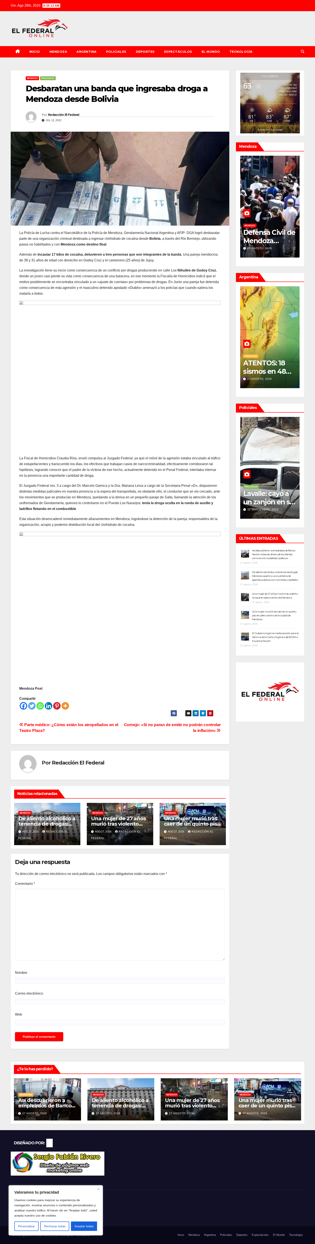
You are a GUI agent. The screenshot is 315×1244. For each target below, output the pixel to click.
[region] (56, 1210)
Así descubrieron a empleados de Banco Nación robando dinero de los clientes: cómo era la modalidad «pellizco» (274, 554)
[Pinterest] (57, 706)
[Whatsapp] (40, 706)
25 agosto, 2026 (259, 248)
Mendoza (58, 52)
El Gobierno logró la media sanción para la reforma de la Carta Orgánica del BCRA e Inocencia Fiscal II (275, 637)
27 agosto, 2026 (34, 1113)
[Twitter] (32, 706)
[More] (65, 706)
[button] (302, 51)
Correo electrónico (29, 993)
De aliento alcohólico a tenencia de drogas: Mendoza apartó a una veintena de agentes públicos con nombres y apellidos (275, 575)
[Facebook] (23, 706)
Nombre (21, 972)
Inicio (34, 52)
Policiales (116, 52)
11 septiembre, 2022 (263, 509)
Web (18, 1014)
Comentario (25, 883)
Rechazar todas (55, 1226)
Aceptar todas (84, 1226)
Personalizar (26, 1226)
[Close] (98, 1188)
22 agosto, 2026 (259, 378)
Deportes (145, 52)
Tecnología (241, 52)
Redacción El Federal (63, 115)
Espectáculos (178, 52)
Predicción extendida (270, 129)
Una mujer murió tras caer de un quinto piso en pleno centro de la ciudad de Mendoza (274, 615)
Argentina (86, 52)
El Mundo (211, 52)
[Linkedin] (48, 706)
